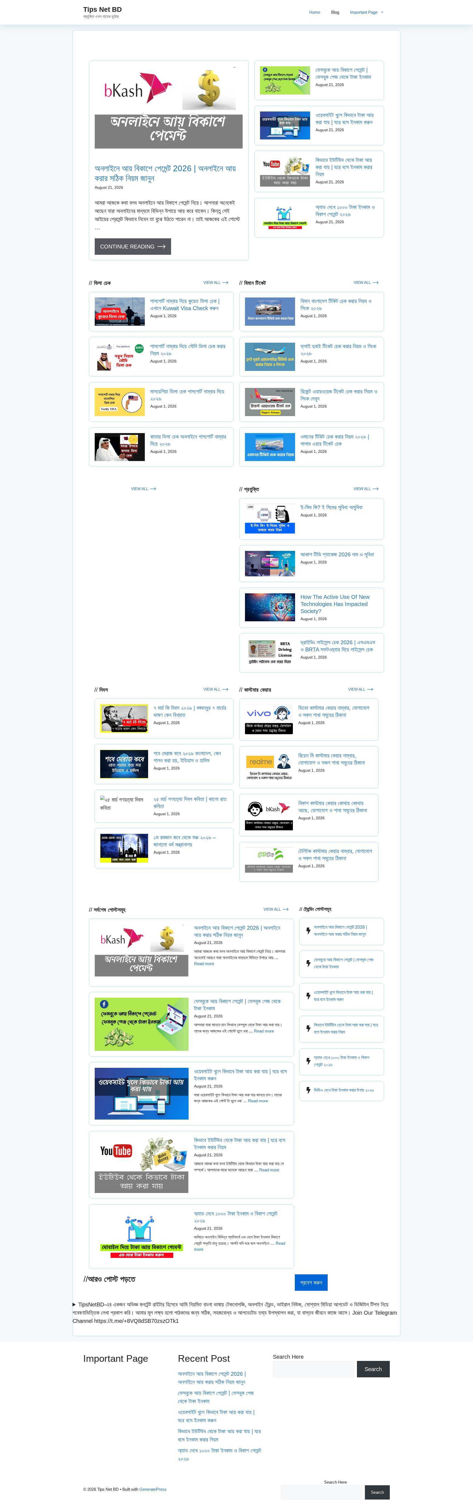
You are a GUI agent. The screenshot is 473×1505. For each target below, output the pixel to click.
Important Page (363, 12)
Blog (335, 12)
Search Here (288, 1357)
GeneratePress (153, 1489)
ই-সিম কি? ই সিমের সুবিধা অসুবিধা (331, 507)
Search (373, 1369)
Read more (204, 963)
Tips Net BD (102, 9)
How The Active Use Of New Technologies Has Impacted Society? (335, 604)
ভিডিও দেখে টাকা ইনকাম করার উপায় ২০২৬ (344, 1090)
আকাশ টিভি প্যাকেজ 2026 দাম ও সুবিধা (337, 554)
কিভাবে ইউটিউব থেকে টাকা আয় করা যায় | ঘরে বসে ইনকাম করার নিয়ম (344, 167)
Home (314, 12)
